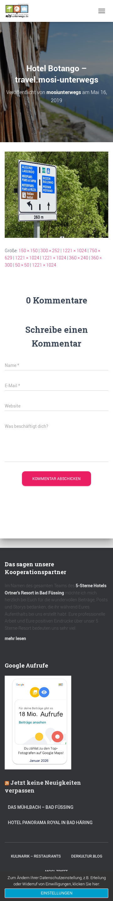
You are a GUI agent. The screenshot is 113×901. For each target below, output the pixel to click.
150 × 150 (28, 250)
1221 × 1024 (74, 250)
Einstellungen (57, 893)
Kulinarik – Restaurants (36, 856)
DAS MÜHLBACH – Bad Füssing (40, 807)
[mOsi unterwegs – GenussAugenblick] (19, 11)
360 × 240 (78, 258)
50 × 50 (22, 265)
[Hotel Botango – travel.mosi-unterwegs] (56, 194)
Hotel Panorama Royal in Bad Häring (50, 822)
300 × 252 (50, 250)
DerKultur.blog (86, 856)
